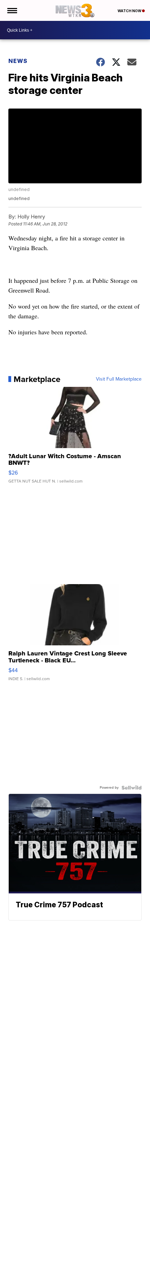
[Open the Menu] (11, 10)
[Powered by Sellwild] (131, 787)
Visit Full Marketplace (119, 379)
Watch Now (130, 11)
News (18, 60)
